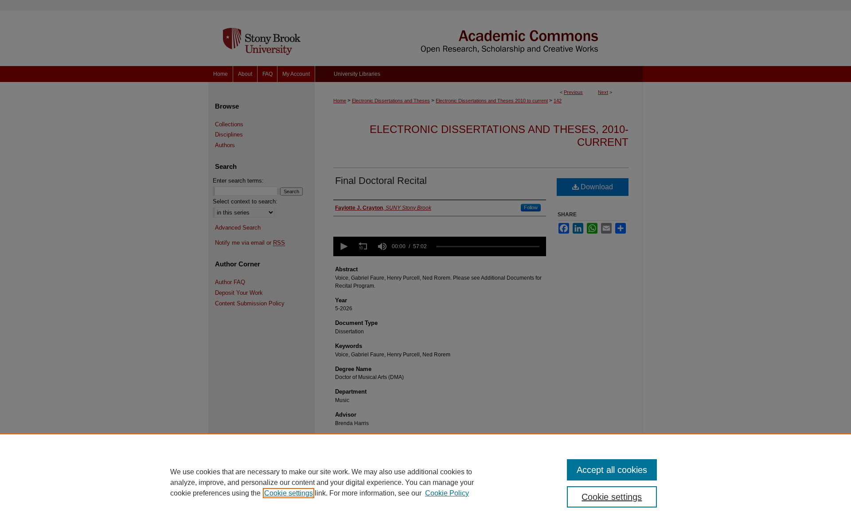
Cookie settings (288, 493)
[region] (425, 482)
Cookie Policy (447, 493)
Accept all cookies (612, 470)
